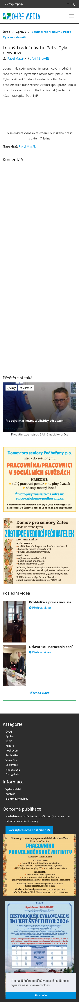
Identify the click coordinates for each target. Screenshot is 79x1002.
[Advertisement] (39, 115)
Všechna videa (39, 693)
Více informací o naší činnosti (29, 830)
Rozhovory (12, 750)
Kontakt (10, 794)
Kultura (10, 745)
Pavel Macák (16, 59)
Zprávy (21, 32)
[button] (50, 985)
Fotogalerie (12, 774)
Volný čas (11, 760)
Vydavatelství (13, 789)
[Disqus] (39, 216)
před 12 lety (38, 59)
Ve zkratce (25, 388)
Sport (9, 741)
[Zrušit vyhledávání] (73, 4)
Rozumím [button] (41, 995)
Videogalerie (13, 769)
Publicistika (12, 755)
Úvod (6, 32)
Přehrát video (41, 608)
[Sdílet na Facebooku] (47, 59)
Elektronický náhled (17, 798)
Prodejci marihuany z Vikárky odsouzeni (35, 421)
